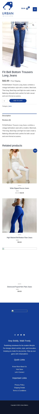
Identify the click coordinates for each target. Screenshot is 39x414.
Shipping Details (19, 388)
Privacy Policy (19, 385)
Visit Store (19, 369)
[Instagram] (15, 334)
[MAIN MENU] (35, 9)
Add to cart (18, 100)
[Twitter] (18, 334)
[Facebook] (24, 334)
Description (6, 116)
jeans (10, 106)
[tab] (19, 116)
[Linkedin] (21, 334)
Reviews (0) (6, 120)
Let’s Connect (19, 372)
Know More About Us (19, 366)
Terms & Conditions (19, 390)
